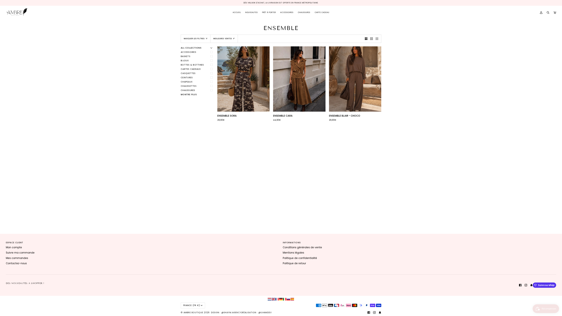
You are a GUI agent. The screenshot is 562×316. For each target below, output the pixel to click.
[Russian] (289, 299)
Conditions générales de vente (302, 247)
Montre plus (189, 94)
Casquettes (188, 73)
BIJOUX (185, 60)
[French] (277, 299)
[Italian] (285, 299)
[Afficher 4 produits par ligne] (377, 39)
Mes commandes (17, 258)
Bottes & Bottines (192, 64)
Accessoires (188, 52)
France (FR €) (191, 305)
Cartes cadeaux (191, 69)
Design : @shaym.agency (226, 312)
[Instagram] (526, 285)
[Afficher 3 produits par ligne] (371, 39)
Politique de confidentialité (300, 258)
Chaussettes (189, 86)
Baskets (185, 56)
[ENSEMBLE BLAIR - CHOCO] (355, 79)
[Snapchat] (531, 285)
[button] (269, 13)
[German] (281, 299)
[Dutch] (269, 299)
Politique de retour (294, 263)
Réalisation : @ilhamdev (257, 312)
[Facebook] (520, 285)
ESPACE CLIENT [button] (14, 242)
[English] (273, 299)
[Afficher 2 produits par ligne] (366, 39)
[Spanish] (292, 299)
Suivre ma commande (20, 252)
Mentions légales (293, 252)
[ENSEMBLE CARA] (299, 79)
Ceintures (187, 77)
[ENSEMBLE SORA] (243, 79)
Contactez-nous (16, 263)
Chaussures (188, 90)
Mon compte (14, 247)
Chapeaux (187, 81)
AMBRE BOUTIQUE (193, 312)
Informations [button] (292, 242)
